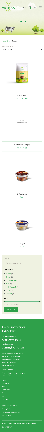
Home (4, 41)
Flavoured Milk (11, 280)
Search (6, 263)
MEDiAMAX (9, 427)
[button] (17, 89)
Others (8, 290)
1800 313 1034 (11, 340)
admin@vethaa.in (13, 347)
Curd (8, 277)
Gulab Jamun (22, 194)
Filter (9, 310)
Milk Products (11, 287)
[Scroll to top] (39, 427)
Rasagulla (22, 243)
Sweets (9, 294)
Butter (8, 274)
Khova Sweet (22, 95)
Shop (9, 41)
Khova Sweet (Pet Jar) (22, 144)
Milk (7, 284)
